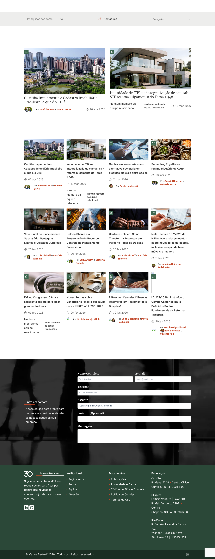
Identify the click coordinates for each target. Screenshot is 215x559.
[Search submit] (63, 19)
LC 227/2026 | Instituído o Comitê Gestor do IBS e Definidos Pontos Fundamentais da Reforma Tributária (168, 306)
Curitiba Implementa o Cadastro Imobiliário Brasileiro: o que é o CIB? (61, 100)
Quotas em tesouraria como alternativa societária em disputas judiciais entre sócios (128, 168)
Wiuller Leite (63, 109)
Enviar (182, 450)
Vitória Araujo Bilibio (88, 319)
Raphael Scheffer (170, 330)
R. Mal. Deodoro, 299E (166, 503)
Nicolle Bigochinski (175, 327)
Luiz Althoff (44, 255)
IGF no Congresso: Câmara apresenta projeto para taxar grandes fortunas (42, 302)
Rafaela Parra (168, 184)
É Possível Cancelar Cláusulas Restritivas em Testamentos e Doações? (128, 302)
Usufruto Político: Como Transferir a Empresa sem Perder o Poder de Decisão (126, 238)
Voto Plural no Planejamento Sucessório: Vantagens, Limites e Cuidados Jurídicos (42, 238)
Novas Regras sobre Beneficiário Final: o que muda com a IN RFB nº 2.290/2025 (86, 302)
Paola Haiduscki (129, 186)
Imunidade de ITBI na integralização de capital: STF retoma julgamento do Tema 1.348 (149, 95)
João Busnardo (130, 318)
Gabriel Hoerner (173, 181)
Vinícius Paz (47, 109)
